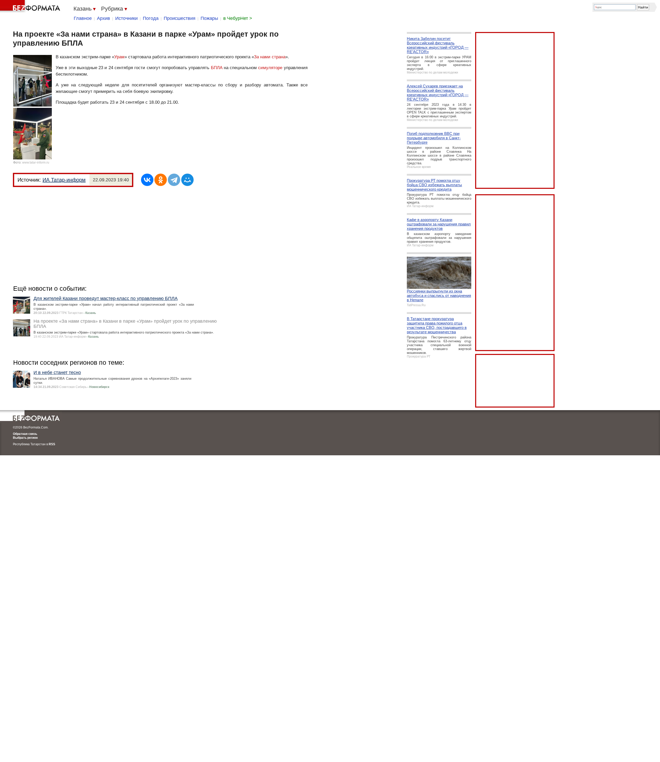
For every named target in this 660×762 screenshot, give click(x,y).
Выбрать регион (25, 438)
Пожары (209, 18)
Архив (103, 18)
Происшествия (179, 18)
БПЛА (216, 67)
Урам (119, 56)
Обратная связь (25, 434)
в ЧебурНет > (237, 18)
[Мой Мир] (187, 180)
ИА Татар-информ (64, 180)
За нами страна (269, 56)
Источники (126, 18)
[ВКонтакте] (147, 180)
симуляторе (270, 67)
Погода (151, 18)
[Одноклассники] (160, 180)
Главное (83, 18)
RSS (52, 444)
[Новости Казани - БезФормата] (31, 6)
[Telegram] (174, 180)
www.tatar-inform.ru (35, 162)
